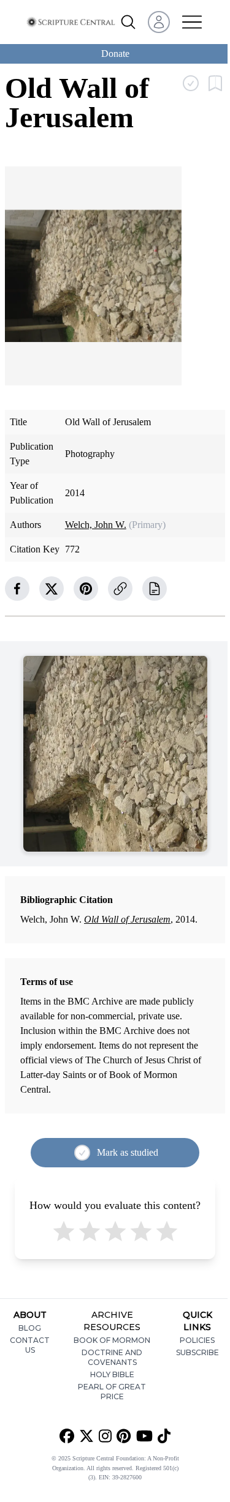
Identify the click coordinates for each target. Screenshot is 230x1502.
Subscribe (197, 1352)
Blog (29, 1328)
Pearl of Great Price (112, 1391)
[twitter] (51, 588)
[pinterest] (86, 588)
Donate (115, 53)
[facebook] (17, 588)
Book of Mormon (112, 1340)
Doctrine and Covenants (112, 1357)
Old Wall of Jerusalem (127, 919)
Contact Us (30, 1345)
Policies (197, 1340)
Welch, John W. (95, 524)
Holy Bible (112, 1374)
